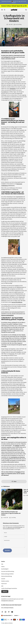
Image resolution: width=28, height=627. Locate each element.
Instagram (18, 472)
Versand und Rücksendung (7, 571)
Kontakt (3, 578)
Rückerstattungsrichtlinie (7, 574)
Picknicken (11, 353)
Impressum (4, 583)
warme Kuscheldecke (17, 302)
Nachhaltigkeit (4, 569)
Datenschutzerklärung (6, 576)
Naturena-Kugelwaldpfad (7, 315)
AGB (2, 586)
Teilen (14, 481)
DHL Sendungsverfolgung (7, 607)
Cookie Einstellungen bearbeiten (9, 588)
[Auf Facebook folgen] (2, 612)
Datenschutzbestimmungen (8, 528)
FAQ (2, 564)
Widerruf (5, 591)
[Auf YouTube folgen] (12, 612)
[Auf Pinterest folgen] (9, 612)
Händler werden (5, 581)
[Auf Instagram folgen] (5, 612)
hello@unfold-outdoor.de (7, 600)
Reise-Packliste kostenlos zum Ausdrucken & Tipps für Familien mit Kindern (11, 513)
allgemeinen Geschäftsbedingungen (15, 527)
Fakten (2, 566)
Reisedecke (13, 88)
